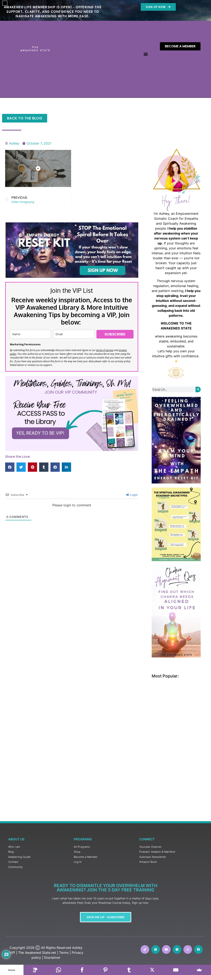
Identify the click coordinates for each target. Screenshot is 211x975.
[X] (152, 970)
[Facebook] (82, 970)
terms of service (104, 350)
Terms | (65, 952)
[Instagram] (187, 949)
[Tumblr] (129, 970)
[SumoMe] (199, 970)
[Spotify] (177, 949)
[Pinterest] (155, 949)
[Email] (176, 970)
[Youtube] (166, 949)
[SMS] (35, 970)
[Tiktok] (145, 949)
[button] (145, 54)
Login (133, 494)
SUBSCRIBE (114, 334)
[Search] (198, 389)
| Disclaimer (51, 957)
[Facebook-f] (198, 949)
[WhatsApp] (58, 970)
